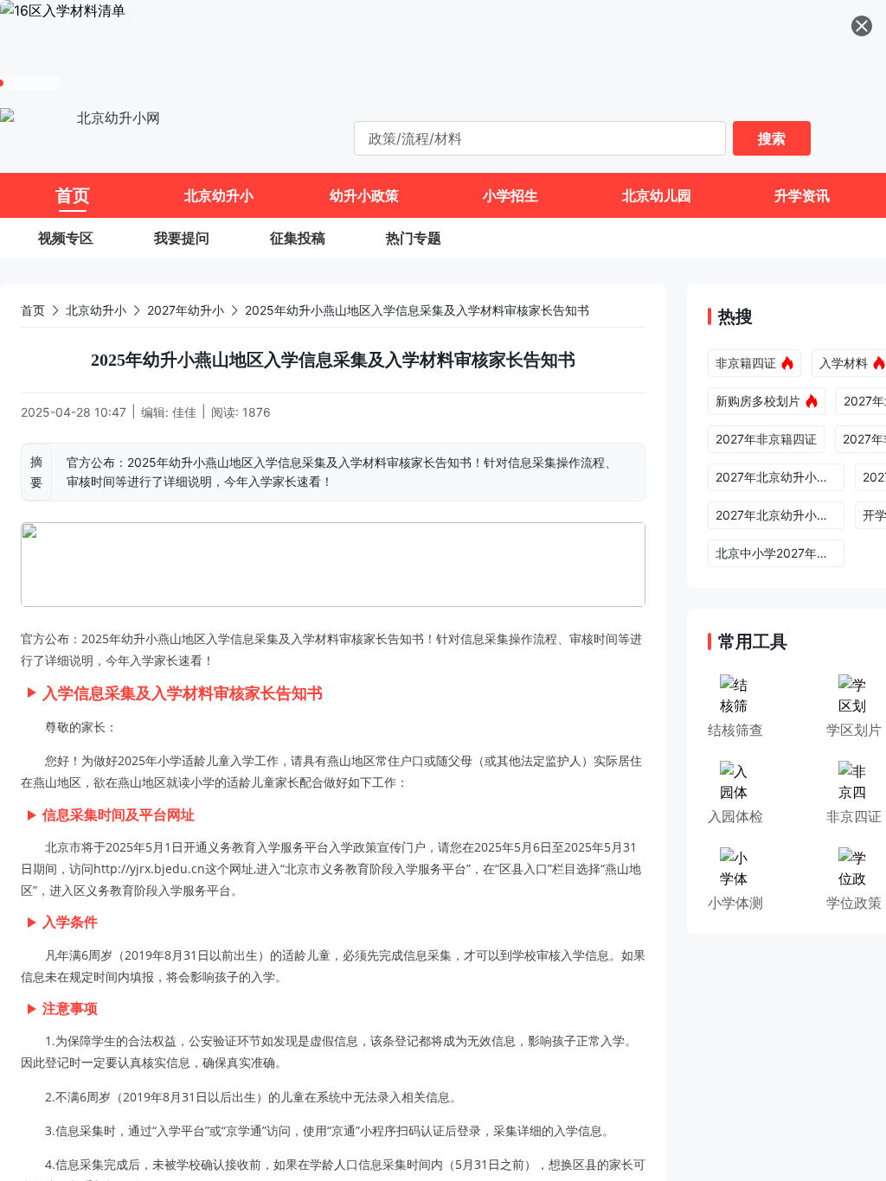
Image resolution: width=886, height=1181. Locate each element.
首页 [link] (33, 310)
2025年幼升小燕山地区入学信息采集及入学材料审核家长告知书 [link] (417, 310)
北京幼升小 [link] (96, 310)
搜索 (772, 138)
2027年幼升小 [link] (185, 310)
